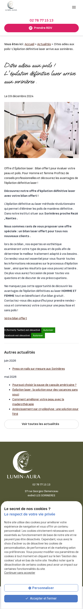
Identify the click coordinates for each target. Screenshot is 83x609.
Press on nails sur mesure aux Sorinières (38, 369)
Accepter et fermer (43, 598)
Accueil (29, 44)
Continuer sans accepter (19, 572)
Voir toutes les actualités (40, 424)
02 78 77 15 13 (41, 20)
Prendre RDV (43, 28)
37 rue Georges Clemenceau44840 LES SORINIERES (41, 493)
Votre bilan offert (15, 318)
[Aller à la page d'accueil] (11, 6)
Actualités (44, 44)
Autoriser (48, 330)
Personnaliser (43, 588)
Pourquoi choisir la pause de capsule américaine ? (44, 385)
